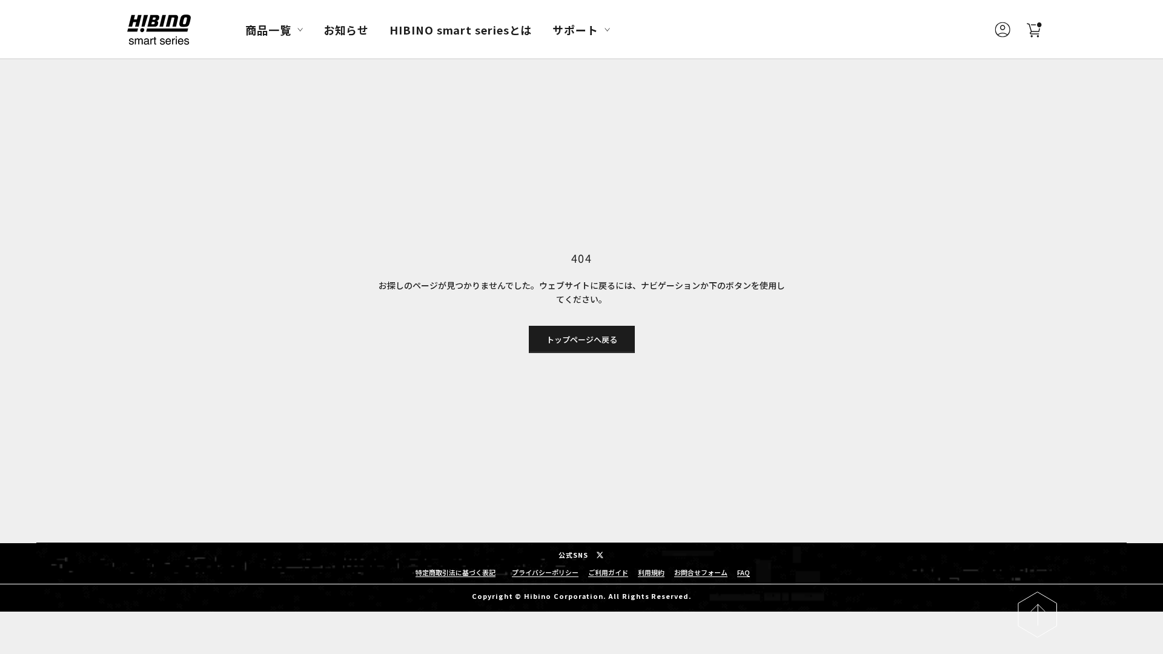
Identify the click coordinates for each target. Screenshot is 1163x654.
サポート (575, 29)
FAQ (743, 572)
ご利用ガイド (608, 572)
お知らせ (346, 29)
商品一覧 (268, 29)
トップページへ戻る (581, 339)
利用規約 (651, 572)
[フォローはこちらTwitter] (600, 555)
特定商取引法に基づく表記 (455, 572)
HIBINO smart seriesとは (460, 29)
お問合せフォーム (700, 572)
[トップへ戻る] (1037, 615)
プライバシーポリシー (545, 572)
